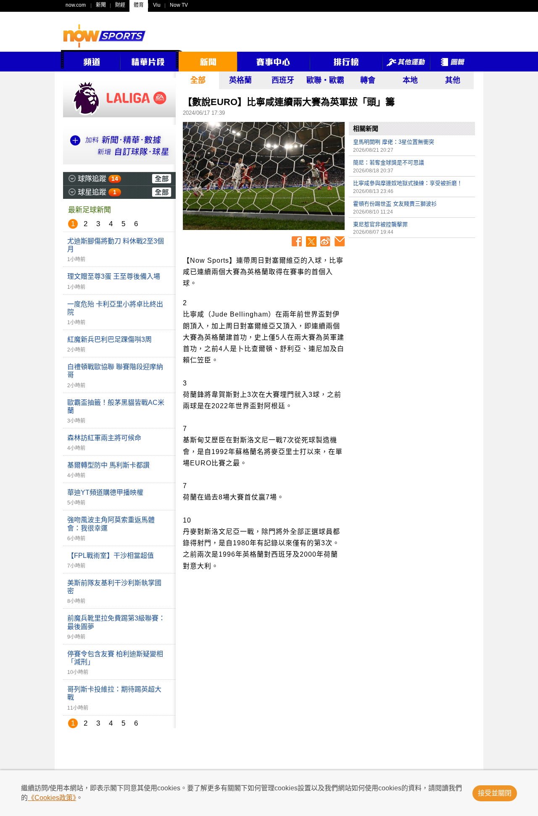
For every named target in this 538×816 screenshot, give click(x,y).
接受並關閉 (495, 793)
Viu (157, 5)
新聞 (101, 5)
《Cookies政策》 (52, 797)
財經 (120, 5)
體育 (139, 5)
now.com (76, 5)
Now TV (179, 5)
